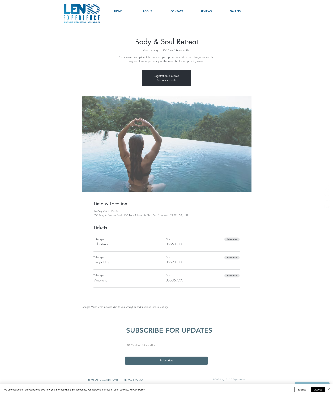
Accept (318, 389)
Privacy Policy (137, 389)
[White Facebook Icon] (327, 188)
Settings (301, 389)
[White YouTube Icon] (327, 206)
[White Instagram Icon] (327, 197)
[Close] (329, 389)
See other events (166, 80)
